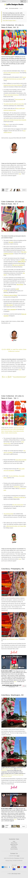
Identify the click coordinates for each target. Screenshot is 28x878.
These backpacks (19, 99)
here (15, 681)
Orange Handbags (9, 431)
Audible (23, 259)
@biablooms (17, 486)
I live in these (20, 284)
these (7, 124)
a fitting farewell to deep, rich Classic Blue (16, 526)
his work (11, 242)
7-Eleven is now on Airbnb (10, 295)
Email (18, 855)
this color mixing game (17, 504)
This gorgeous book (8, 513)
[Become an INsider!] (14, 377)
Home (6, 8)
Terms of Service (14, 849)
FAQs (14, 841)
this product (9, 305)
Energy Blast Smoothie (20, 459)
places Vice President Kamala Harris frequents (15, 119)
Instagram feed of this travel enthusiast (13, 85)
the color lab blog (13, 8)
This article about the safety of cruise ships (14, 103)
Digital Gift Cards (14, 844)
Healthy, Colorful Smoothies (11, 432)
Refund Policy (14, 842)
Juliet (7, 639)
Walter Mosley (21, 261)
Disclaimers (14, 845)
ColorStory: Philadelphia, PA (12, 569)
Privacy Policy (14, 847)
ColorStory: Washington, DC (12, 695)
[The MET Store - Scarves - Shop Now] (14, 826)
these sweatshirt (11, 309)
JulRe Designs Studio (15, 873)
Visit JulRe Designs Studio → (10, 20)
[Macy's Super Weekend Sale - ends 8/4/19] (14, 686)
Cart (24, 1)
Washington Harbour (8, 768)
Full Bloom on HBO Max (19, 497)
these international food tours (12, 94)
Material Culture (14, 639)
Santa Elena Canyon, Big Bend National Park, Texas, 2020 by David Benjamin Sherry (12, 429)
